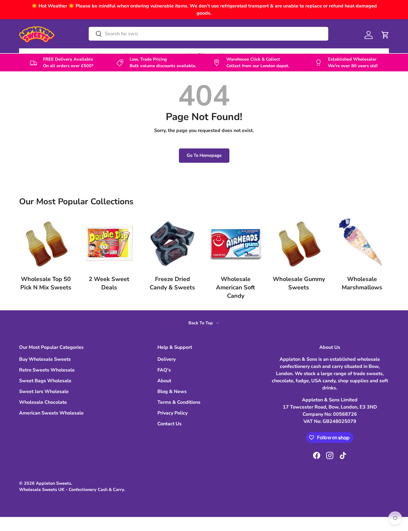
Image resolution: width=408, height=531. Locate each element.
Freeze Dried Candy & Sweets (172, 283)
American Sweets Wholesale (51, 413)
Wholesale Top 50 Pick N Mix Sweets (45, 283)
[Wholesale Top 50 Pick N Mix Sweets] (46, 243)
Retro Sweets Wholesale (47, 370)
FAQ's (164, 370)
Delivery (166, 359)
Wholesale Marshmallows (362, 283)
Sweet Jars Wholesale (44, 391)
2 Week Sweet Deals (109, 283)
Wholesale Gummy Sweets (299, 283)
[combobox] (208, 34)
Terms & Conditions (178, 402)
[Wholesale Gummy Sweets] (299, 243)
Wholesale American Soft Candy (235, 287)
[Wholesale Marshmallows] (362, 243)
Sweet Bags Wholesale (45, 380)
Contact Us (169, 423)
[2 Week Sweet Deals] (109, 243)
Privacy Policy (172, 413)
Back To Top (201, 323)
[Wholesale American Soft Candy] (236, 243)
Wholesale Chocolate (43, 402)
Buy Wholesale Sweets (45, 359)
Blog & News (172, 391)
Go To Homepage (204, 155)
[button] (385, 35)
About (164, 380)
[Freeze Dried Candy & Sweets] (172, 243)
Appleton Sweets (53, 483)
